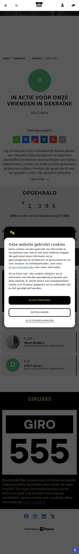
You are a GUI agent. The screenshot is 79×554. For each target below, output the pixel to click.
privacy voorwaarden (21, 267)
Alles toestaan (39, 300)
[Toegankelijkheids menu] (75, 550)
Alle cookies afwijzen (39, 320)
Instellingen (39, 312)
